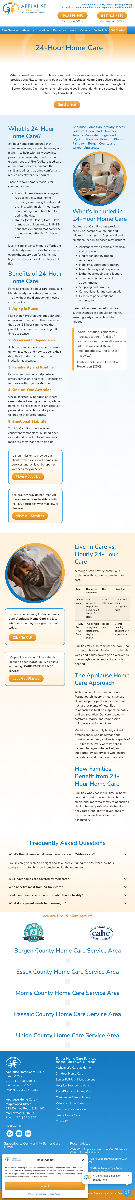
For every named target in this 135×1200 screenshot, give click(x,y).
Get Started (118, 30)
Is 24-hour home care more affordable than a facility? (45, 895)
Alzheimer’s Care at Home (73, 1068)
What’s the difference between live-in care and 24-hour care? (51, 854)
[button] (83, 1159)
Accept (45, 1186)
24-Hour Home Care (69, 1074)
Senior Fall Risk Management (75, 1079)
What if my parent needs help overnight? (37, 903)
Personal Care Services (71, 1109)
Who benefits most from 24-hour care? (35, 887)
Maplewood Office (112, 21)
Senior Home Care (68, 1115)
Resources (59, 30)
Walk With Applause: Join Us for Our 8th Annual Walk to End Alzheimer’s (99, 1151)
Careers (85, 30)
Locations (43, 30)
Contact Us (100, 30)
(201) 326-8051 (27, 1090)
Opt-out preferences (37, 1194)
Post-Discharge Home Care (74, 1091)
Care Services (10, 30)
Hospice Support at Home (73, 1085)
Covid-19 (62, 1121)
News (73, 30)
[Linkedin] (18, 1133)
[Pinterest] (28, 1133)
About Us (28, 30)
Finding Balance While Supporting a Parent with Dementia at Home (98, 1160)
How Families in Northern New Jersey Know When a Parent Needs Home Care (96, 1169)
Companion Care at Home (73, 1097)
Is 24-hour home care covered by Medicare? (38, 879)
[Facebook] (9, 1133)
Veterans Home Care (70, 1103)
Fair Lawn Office (72, 21)
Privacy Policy (54, 1194)
